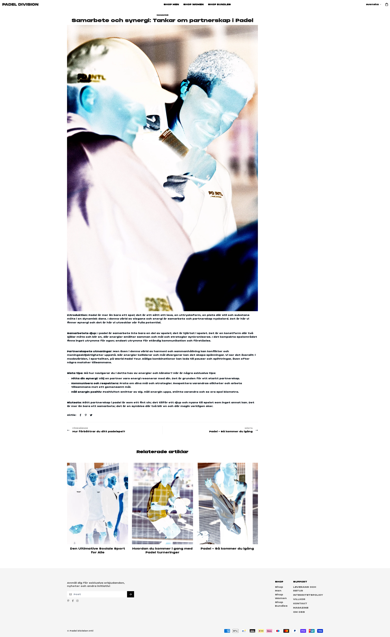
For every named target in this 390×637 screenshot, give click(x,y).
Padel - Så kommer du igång (227, 548)
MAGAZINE (300, 607)
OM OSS (299, 612)
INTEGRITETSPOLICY (308, 595)
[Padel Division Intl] (20, 4)
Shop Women (193, 4)
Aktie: (71, 415)
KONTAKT (300, 603)
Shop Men (171, 4)
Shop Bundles (219, 4)
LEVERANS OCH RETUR (304, 589)
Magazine (162, 15)
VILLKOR (299, 599)
